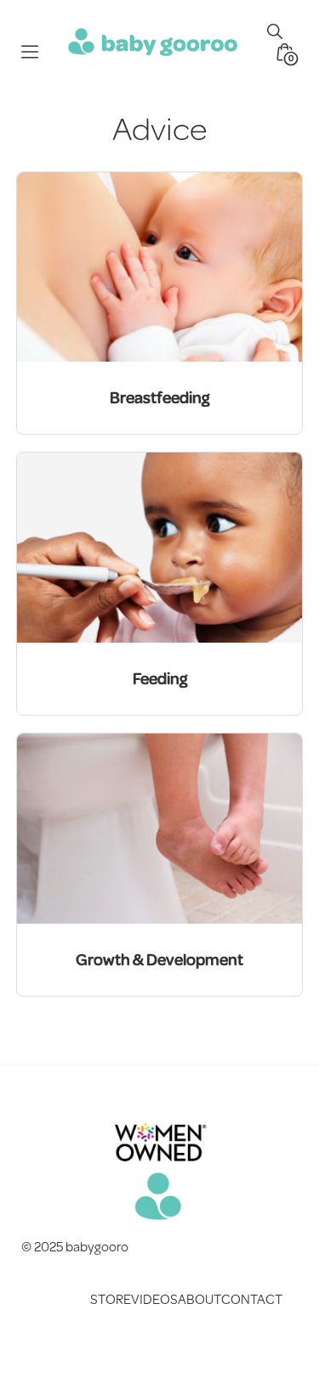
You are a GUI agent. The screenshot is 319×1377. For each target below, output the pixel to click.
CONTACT (251, 1298)
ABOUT (199, 1298)
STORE (110, 1298)
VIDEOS (154, 1298)
